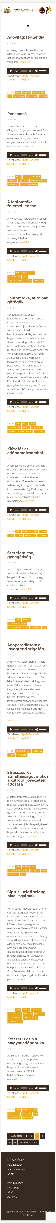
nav (44, 871)
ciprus (26, 1010)
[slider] (43, 70)
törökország (30, 1018)
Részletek (24, 61)
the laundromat (29, 184)
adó (18, 92)
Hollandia (19, 96)
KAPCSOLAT (14, 1187)
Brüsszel (26, 1114)
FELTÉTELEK (14, 1164)
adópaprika (14, 1114)
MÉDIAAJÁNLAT (16, 1160)
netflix (12, 181)
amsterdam (38, 92)
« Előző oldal (15, 1136)
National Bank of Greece (20, 431)
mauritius (29, 535)
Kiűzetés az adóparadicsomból (25, 451)
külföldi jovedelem (18, 628)
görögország (15, 1014)
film (18, 177)
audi (25, 424)
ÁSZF (10, 1174)
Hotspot (28, 1014)
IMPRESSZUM (15, 1182)
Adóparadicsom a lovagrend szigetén (25, 647)
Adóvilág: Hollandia (25, 37)
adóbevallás (29, 867)
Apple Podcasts (30, 75)
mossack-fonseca (32, 177)
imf (24, 277)
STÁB (10, 1192)
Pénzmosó (17, 114)
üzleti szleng (15, 1022)
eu (10, 96)
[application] (28, 71)
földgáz (36, 1010)
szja (23, 875)
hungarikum (14, 1118)
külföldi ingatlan (17, 624)
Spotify (11, 79)
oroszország (15, 1018)
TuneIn (21, 79)
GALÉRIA (12, 1197)
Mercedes (36, 428)
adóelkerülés (29, 1110)
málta (11, 755)
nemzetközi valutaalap (20, 281)
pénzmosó (13, 184)
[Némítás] (36, 70)
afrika (43, 532)
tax (44, 628)
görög (26, 428)
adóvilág (38, 751)
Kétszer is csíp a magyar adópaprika (25, 1041)
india (11, 535)
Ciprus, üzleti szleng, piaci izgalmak (27, 894)
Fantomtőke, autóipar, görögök (27, 300)
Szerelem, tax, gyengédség (20, 555)
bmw (33, 424)
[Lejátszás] (11, 70)
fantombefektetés (25, 273)
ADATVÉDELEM (16, 1169)
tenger (43, 96)
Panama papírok (38, 181)
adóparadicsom (30, 532)
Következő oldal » (28, 1142)
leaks (19, 535)
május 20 (35, 871)
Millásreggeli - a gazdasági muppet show (28, 12)
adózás (26, 92)
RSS (28, 79)
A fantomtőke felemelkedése (21, 204)
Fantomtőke (14, 277)
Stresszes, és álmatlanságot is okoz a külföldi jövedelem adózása (27, 778)
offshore (31, 96)
